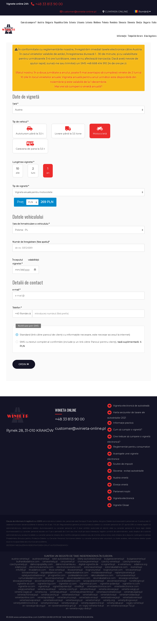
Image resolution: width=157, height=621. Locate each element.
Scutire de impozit (123, 464)
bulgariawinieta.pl (136, 558)
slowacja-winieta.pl (128, 578)
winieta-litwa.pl (88, 589)
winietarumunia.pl (66, 597)
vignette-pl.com (88, 583)
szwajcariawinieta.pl (93, 580)
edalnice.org (140, 564)
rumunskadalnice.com (30, 578)
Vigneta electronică (123, 498)
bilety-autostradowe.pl (89, 558)
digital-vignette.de (88, 564)
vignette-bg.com (47, 583)
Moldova (97, 22)
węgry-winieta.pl (135, 603)
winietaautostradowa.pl (108, 592)
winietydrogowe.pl (127, 600)
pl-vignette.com (56, 575)
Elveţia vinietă (120, 484)
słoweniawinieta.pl (116, 580)
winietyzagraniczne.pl (92, 603)
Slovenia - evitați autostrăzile (128, 470)
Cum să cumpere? (28, 22)
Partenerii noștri (121, 491)
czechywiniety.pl (18, 564)
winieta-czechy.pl (68, 589)
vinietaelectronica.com (99, 586)
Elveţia (139, 22)
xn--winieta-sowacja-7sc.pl (120, 605)
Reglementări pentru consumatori (131, 446)
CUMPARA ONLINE (116, 11)
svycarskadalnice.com (68, 580)
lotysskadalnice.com (51, 572)
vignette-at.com (25, 583)
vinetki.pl (79, 586)
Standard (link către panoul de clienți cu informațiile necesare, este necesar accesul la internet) (75, 334)
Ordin (23, 364)
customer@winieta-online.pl (79, 11)
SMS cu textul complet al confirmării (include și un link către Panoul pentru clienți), (80, 343)
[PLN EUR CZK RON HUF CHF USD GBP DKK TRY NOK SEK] (32, 202)
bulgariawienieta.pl (114, 558)
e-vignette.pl (108, 564)
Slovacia (122, 22)
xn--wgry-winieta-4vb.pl (91, 605)
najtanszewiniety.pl (125, 572)
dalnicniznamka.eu (66, 564)
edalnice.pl (20, 567)
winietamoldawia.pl (129, 594)
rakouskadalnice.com (102, 575)
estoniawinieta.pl (93, 567)
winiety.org (109, 600)
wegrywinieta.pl (26, 589)
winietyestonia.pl (49, 603)
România (113, 22)
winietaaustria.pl (58, 592)
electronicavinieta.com (41, 567)
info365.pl (21, 569)
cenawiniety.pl (49, 561)
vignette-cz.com (68, 583)
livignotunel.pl (93, 569)
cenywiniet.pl (68, 561)
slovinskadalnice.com (104, 578)
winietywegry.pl (69, 603)
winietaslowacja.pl (110, 597)
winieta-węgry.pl (23, 592)
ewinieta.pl (136, 567)
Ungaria (146, 22)
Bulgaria (49, 22)
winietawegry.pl (74, 600)
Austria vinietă (120, 477)
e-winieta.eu (124, 564)
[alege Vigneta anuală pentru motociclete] (78, 192)
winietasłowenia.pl (53, 600)
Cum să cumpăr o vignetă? (127, 429)
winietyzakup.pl (115, 603)
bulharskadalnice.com (27, 561)
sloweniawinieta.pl (44, 580)
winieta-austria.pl (47, 589)
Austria (41, 22)
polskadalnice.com (78, 575)
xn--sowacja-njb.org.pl (33, 605)
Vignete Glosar (121, 505)
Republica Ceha (61, 22)
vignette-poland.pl (109, 583)
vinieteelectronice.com (126, 586)
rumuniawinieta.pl (125, 575)
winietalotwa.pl (108, 594)
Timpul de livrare (135, 35)
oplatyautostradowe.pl (33, 575)
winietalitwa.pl (90, 594)
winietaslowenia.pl (132, 597)
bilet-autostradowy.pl (63, 558)
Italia (154, 22)
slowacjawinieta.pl (22, 580)
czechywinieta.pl (131, 561)
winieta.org (41, 592)
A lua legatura (150, 35)
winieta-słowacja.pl (109, 589)
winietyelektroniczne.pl (25, 603)
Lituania (80, 22)
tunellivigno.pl (136, 580)
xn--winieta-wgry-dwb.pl (78, 608)
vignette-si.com (26, 586)
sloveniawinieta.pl (54, 578)
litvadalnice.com (37, 569)
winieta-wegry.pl (130, 589)
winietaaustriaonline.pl (81, 592)
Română (143, 11)
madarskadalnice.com (76, 572)
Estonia (72, 22)
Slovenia (131, 22)
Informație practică (123, 422)
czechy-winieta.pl (110, 561)
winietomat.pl (93, 600)
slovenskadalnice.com (78, 578)
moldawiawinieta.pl (102, 572)
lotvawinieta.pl (133, 569)
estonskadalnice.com (116, 567)
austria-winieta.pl (20, 558)
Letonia (89, 22)
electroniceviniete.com (69, 567)
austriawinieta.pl (40, 558)
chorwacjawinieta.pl (88, 561)
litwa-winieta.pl (57, 569)
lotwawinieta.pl (30, 572)
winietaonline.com (24, 597)
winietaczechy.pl (50, 594)
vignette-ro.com (131, 583)
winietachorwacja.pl (27, 594)
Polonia (105, 22)
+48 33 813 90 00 (48, 4)
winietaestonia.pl (71, 594)
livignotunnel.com (113, 569)
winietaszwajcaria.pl (30, 600)
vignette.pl (44, 586)
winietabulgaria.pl (133, 592)
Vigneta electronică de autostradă (131, 405)
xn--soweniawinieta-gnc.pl (62, 605)
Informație (121, 35)
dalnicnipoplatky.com (41, 564)
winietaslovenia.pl (88, 597)
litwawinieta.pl (75, 569)
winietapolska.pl (46, 597)
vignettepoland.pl (62, 586)
